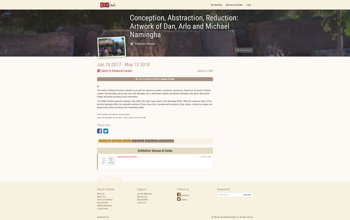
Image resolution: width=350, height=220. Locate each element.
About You (101, 197)
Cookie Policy (102, 208)
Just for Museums (144, 194)
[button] (244, 50)
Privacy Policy (102, 202)
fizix (107, 217)
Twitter (184, 200)
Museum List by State (234, 5)
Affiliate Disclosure (104, 205)
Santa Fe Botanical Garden (127, 157)
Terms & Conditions (105, 199)
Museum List (142, 197)
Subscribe (247, 195)
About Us (101, 194)
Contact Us (141, 202)
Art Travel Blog (216, 5)
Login (249, 5)
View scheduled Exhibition (156, 79)
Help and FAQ (142, 199)
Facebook (185, 195)
